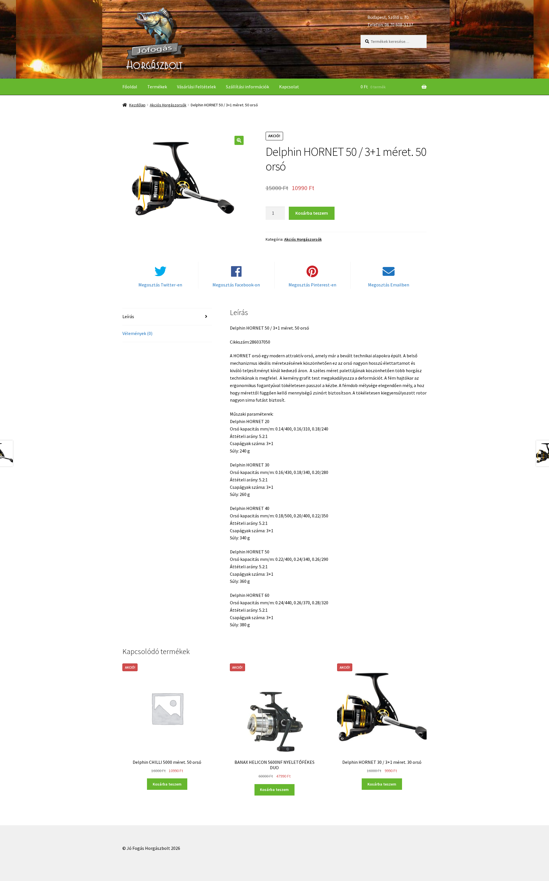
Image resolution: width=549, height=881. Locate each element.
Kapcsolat (289, 86)
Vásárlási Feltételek (196, 86)
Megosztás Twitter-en (160, 285)
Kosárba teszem (311, 213)
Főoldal (129, 86)
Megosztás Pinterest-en (312, 285)
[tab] (167, 316)
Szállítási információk (247, 86)
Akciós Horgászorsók (168, 104)
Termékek (157, 86)
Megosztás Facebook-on (236, 285)
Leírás (128, 316)
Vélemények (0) (137, 333)
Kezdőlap (137, 104)
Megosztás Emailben (388, 285)
